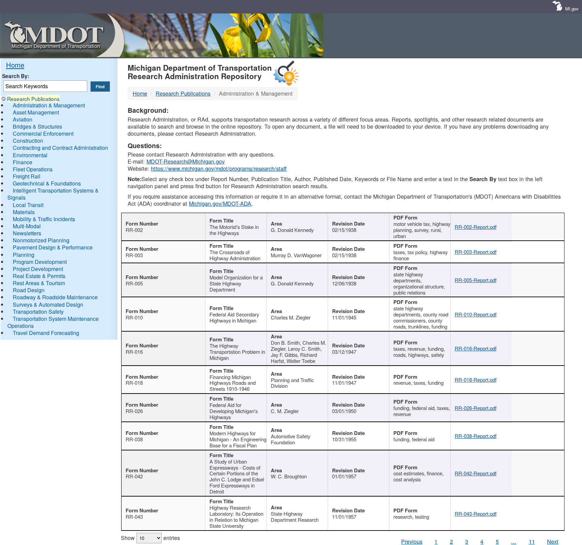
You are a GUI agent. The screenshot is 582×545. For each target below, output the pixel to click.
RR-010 (134, 317)
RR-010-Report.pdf (475, 314)
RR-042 (134, 476)
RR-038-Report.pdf (475, 435)
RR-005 (134, 283)
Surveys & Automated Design (48, 304)
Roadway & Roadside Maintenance (55, 297)
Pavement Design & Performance (53, 247)
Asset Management (36, 112)
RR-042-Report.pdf (475, 473)
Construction (28, 140)
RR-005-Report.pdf (475, 279)
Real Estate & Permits (39, 276)
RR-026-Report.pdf (475, 407)
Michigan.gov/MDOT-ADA (220, 203)
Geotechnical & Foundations (47, 183)
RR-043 (134, 516)
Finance (22, 162)
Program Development (40, 262)
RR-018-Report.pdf (475, 379)
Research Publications (33, 98)
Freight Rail (26, 176)
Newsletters (27, 233)
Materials (24, 212)
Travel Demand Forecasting (46, 333)
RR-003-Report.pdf (475, 251)
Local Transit (28, 205)
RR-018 (134, 382)
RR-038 (134, 439)
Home (15, 65)
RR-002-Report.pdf (475, 226)
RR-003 (134, 255)
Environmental (30, 155)
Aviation (22, 119)
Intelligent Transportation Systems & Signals (53, 193)
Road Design (28, 290)
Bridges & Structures (37, 126)
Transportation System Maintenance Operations (53, 322)
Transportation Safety (38, 311)
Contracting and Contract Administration (60, 147)
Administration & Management (49, 105)
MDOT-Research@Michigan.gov (186, 161)
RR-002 (134, 229)
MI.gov (572, 8)
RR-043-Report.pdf (475, 513)
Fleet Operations (33, 169)
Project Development (38, 269)
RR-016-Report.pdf (475, 348)
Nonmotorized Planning (41, 240)
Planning (23, 255)
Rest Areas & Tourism (39, 283)
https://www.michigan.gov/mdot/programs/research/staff (219, 168)
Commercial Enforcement (43, 133)
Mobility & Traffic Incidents (44, 219)
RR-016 (134, 351)
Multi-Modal (27, 226)
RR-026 (134, 410)
